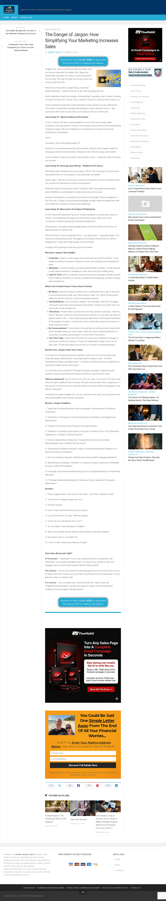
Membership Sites (137, 119)
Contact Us (26, 17)
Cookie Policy (29, 888)
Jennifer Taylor (55, 52)
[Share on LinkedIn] (111, 785)
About (14, 17)
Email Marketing (53, 29)
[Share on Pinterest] (92, 785)
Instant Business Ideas (139, 136)
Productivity (135, 158)
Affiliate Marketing (137, 113)
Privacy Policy (55, 772)
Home (6, 17)
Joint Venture (135, 91)
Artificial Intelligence (137, 214)
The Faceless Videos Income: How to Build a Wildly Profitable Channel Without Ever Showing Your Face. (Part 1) (106, 821)
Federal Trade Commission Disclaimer (83, 888)
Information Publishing (139, 141)
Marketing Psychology (137, 243)
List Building (135, 124)
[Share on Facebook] (73, 785)
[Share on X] (54, 785)
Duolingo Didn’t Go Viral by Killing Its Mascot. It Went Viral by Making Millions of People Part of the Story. (143, 249)
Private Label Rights (138, 130)
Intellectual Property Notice (115, 888)
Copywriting (135, 108)
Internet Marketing (137, 85)
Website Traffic (136, 152)
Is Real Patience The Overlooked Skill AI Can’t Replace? (55, 818)
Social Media (135, 147)
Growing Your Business (139, 96)
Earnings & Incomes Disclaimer (50, 888)
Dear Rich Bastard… (79, 819)
